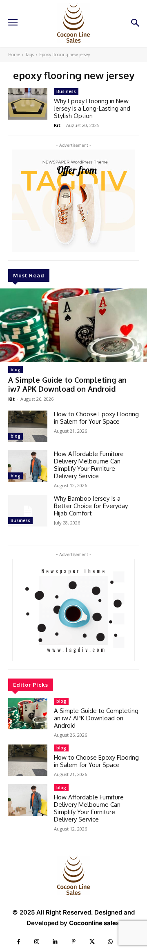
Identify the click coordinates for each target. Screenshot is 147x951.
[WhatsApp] (110, 942)
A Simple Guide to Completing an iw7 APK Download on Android (67, 384)
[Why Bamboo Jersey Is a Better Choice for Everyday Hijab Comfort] (27, 511)
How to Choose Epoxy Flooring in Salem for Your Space (96, 417)
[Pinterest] (74, 942)
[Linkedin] (55, 942)
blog (15, 369)
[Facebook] (18, 942)
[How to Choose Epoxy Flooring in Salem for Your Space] (27, 426)
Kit (11, 399)
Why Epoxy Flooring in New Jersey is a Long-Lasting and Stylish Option (92, 108)
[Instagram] (37, 942)
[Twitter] (92, 942)
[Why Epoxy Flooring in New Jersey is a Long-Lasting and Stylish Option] (27, 104)
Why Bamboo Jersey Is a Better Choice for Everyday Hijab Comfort (91, 506)
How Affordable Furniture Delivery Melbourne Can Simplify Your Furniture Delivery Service (89, 465)
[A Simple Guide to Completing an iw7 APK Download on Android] (73, 325)
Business (20, 520)
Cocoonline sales (94, 923)
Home (14, 54)
